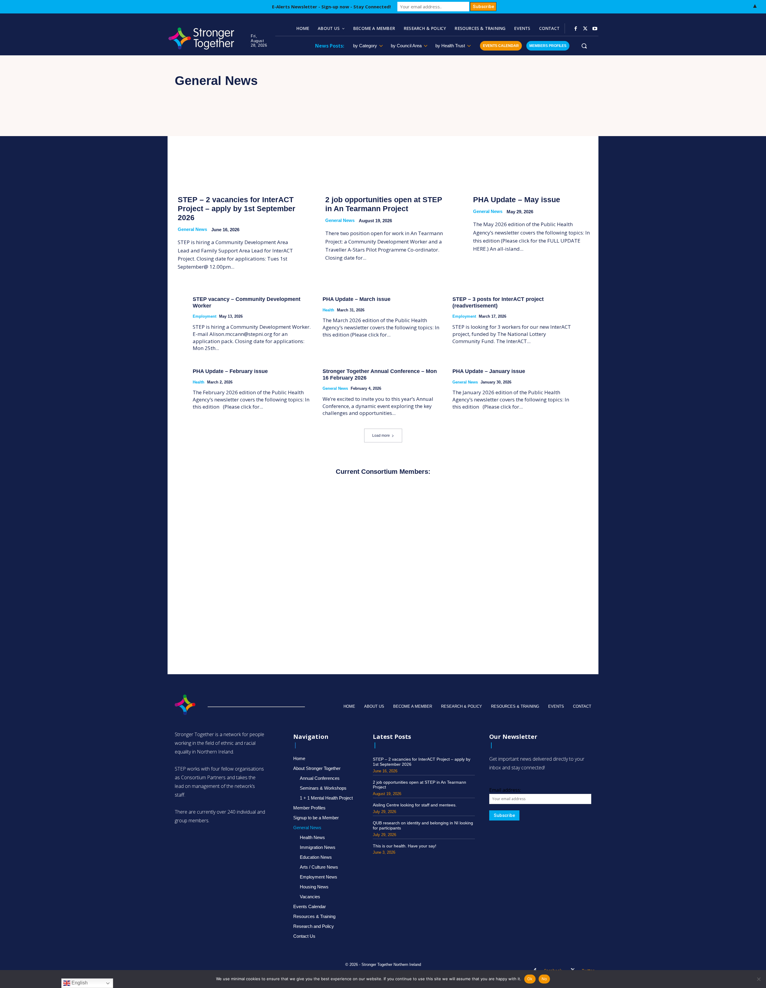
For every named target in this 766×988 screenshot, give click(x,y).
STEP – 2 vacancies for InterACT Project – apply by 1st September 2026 (236, 208)
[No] (759, 979)
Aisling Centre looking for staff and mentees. (415, 805)
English (79, 982)
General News (192, 229)
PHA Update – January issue (488, 371)
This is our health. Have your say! (404, 846)
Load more (381, 435)
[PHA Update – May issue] (530, 147)
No (544, 978)
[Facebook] (575, 29)
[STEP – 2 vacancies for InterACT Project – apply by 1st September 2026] (235, 147)
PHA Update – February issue (230, 371)
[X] (585, 29)
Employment (204, 316)
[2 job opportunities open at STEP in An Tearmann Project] (383, 147)
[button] (584, 46)
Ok (530, 978)
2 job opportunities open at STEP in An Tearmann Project (383, 204)
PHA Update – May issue (516, 199)
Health (328, 310)
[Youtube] (595, 29)
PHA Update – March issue (356, 299)
